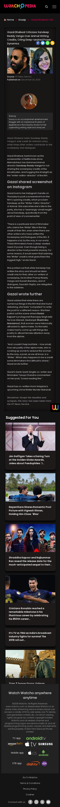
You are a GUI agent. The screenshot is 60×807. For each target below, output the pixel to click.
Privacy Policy (30, 788)
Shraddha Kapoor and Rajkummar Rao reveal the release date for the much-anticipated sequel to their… (30, 561)
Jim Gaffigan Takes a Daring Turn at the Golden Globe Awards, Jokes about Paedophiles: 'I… (29, 460)
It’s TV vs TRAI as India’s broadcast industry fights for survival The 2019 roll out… (30, 636)
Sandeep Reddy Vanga (29, 165)
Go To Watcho (30, 777)
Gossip (22, 19)
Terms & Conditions (30, 783)
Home (11, 19)
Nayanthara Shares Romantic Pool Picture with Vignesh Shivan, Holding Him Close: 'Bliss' (30, 510)
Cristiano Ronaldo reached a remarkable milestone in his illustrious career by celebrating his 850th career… (28, 614)
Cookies (30, 794)
